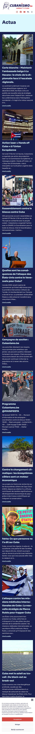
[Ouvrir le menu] (32, 12)
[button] (32, 700)
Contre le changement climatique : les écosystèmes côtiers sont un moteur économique (17, 475)
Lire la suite (6, 106)
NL (28, 12)
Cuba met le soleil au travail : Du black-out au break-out (16, 677)
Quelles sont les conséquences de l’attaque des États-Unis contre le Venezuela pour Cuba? (17, 276)
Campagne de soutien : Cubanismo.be (15, 341)
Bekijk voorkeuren (17, 729)
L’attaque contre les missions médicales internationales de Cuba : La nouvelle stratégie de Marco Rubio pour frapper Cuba (17, 605)
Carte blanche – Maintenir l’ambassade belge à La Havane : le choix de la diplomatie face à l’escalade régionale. (17, 74)
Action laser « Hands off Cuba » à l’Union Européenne (15, 146)
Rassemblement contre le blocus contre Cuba (17, 210)
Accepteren (17, 719)
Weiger (17, 724)
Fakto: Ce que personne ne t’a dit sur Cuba (17, 540)
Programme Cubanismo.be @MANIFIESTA (10, 408)
